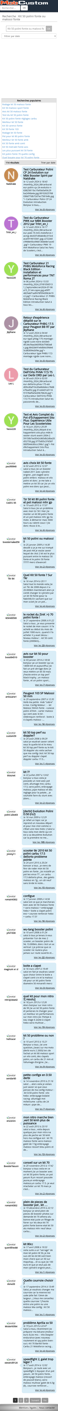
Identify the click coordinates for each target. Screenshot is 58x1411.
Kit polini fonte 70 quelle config (18, 154)
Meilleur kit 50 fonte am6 (15, 139)
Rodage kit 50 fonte (12, 132)
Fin (45, 1400)
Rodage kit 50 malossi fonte (16, 104)
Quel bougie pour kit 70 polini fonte (20, 157)
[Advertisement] (29, 69)
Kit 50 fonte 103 (10, 129)
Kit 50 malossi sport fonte (15, 107)
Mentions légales (28, 1407)
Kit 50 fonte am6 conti (13, 143)
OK (24, 7)
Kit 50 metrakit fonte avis (15, 146)
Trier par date (48, 162)
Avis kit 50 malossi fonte (14, 111)
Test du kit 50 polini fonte (15, 115)
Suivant (35, 1400)
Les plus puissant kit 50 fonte (17, 150)
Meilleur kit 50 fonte (12, 122)
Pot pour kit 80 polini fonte (16, 136)
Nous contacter (47, 1407)
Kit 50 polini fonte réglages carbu (19, 118)
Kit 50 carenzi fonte (12, 125)
